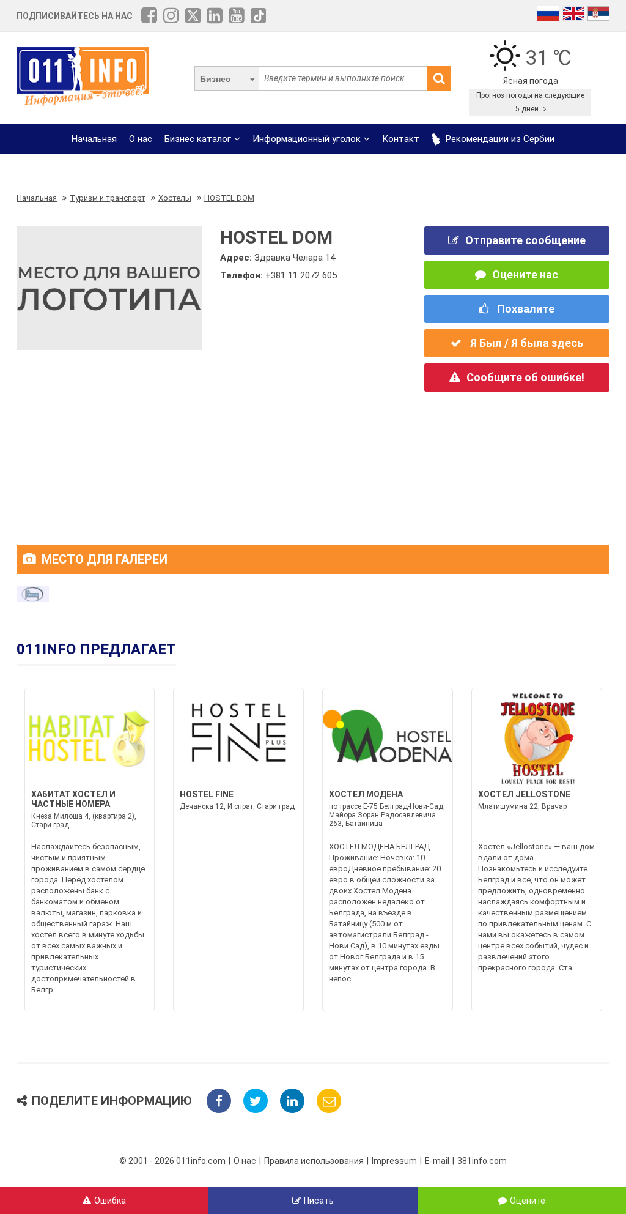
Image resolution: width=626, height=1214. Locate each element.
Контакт (400, 138)
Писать (319, 1200)
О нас (140, 138)
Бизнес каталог (197, 138)
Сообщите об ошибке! (525, 377)
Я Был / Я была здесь (525, 343)
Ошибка (110, 1200)
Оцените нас (525, 274)
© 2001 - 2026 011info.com (172, 1161)
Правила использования (314, 1161)
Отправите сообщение (525, 240)
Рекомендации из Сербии (498, 138)
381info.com (482, 1161)
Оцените (527, 1200)
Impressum (394, 1161)
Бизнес (215, 79)
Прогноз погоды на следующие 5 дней (530, 102)
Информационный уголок (306, 138)
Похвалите (524, 308)
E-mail (437, 1161)
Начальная (94, 138)
